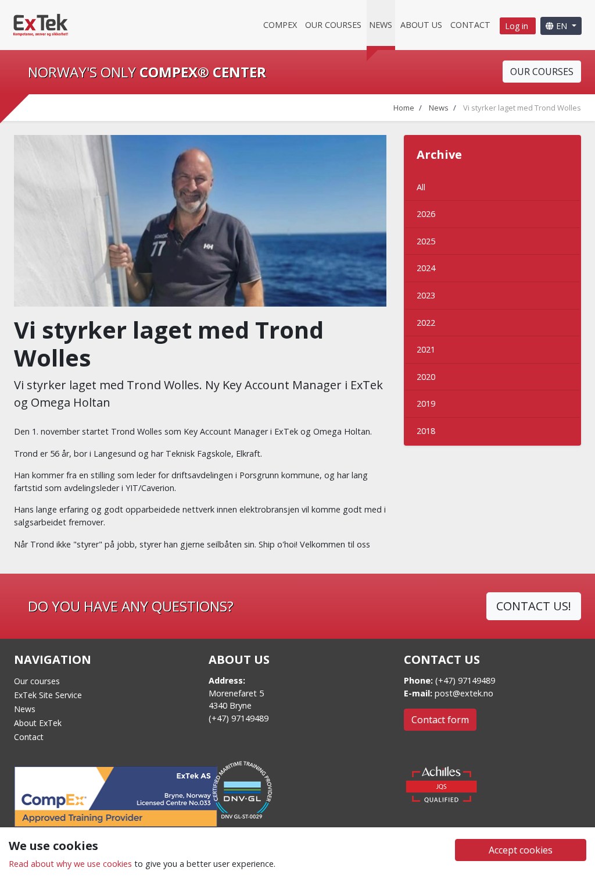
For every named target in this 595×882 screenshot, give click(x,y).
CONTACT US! (533, 606)
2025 (426, 241)
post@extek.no (464, 693)
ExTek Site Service (48, 694)
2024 (426, 267)
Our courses (333, 24)
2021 (426, 349)
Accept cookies (521, 850)
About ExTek (38, 722)
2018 (426, 430)
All (421, 187)
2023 (426, 295)
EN (561, 25)
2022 (426, 322)
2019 (426, 403)
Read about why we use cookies (70, 863)
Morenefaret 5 (236, 693)
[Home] (40, 24)
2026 (426, 213)
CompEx (280, 24)
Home (403, 107)
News (380, 24)
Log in (518, 25)
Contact (470, 24)
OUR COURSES (542, 71)
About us (421, 24)
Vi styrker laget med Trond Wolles (522, 107)
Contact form (440, 719)
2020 (426, 376)
